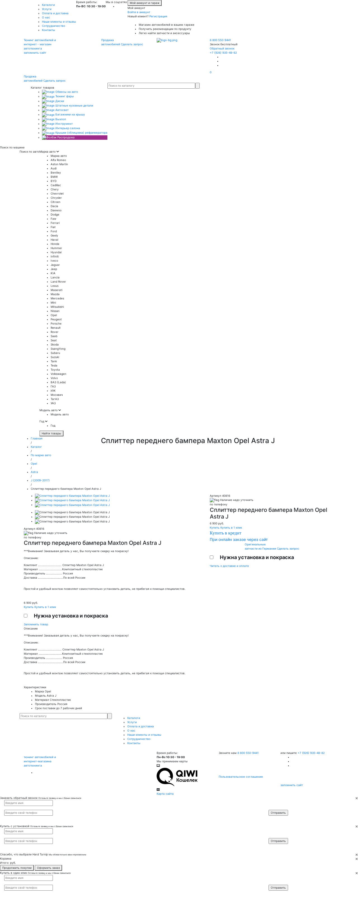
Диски (59, 101)
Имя (275, 802)
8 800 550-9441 (220, 40)
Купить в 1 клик (45, 607)
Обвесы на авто (66, 91)
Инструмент (64, 123)
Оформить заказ (48, 867)
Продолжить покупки (17, 867)
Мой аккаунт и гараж (144, 2)
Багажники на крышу (70, 114)
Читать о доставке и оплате (229, 565)
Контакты (48, 30)
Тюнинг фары (64, 96)
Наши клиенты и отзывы (59, 21)
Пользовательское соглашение (241, 776)
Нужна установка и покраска (71, 616)
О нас (46, 17)
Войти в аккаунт (139, 12)
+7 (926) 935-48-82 (223, 52)
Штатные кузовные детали (74, 105)
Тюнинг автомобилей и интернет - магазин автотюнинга (40, 44)
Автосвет (62, 110)
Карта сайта (165, 793)
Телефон (277, 807)
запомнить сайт (35, 52)
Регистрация (158, 16)
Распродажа (65, 137)
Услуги (46, 9)
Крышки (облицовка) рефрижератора (81, 132)
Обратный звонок (222, 48)
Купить (29, 607)
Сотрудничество (53, 25)
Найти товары (51, 433)
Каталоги (48, 4)
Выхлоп (60, 119)
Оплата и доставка (55, 13)
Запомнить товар (36, 624)
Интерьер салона (67, 128)
